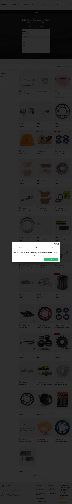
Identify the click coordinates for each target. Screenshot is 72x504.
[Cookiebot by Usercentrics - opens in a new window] (54, 244)
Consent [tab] (20, 247)
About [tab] (52, 247)
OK (51, 259)
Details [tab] (36, 247)
